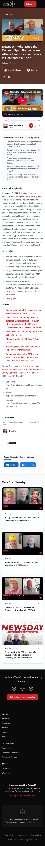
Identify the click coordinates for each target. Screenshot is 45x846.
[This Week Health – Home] (9, 3)
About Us (6, 719)
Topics (5, 737)
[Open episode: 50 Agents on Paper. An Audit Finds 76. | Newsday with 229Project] (22, 498)
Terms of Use (36, 835)
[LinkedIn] (14, 688)
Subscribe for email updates (22, 697)
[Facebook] (31, 688)
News (4, 732)
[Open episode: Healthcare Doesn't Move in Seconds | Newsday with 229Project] (22, 543)
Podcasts (6, 723)
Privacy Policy (9, 835)
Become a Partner (9, 757)
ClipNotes (6, 768)
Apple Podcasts (14, 70)
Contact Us (6, 748)
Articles (5, 728)
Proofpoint (36, 196)
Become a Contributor (11, 753)
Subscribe (30, 4)
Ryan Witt (23, 193)
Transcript (10, 443)
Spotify (34, 70)
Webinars (6, 773)
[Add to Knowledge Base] (15, 77)
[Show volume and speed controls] (40, 126)
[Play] (31, 125)
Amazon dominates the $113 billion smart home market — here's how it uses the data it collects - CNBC (22, 357)
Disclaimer (22, 835)
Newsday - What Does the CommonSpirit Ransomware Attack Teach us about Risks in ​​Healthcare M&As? (16, 125)
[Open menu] (40, 4)
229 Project (34, 822)
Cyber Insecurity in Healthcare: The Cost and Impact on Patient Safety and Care (22, 369)
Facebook (30, 465)
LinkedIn (13, 465)
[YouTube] (22, 688)
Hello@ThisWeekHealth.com (23, 795)
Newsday (8, 14)
